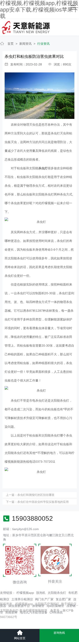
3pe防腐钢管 (55, 606)
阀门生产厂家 (44, 599)
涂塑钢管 (38, 606)
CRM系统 (56, 612)
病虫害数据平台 (19, 606)
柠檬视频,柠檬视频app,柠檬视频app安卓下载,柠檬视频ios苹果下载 (39, 9)
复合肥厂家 (63, 599)
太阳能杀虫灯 (57, 592)
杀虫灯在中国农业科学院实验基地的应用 (43, 501)
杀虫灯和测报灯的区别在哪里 (35, 494)
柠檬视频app (25, 592)
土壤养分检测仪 (22, 599)
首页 (10, 43)
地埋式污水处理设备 (33, 612)
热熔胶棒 (11, 612)
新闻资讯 (25, 43)
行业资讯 (43, 43)
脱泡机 (40, 592)
